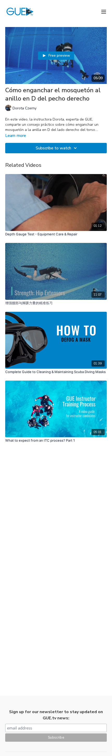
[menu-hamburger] (104, 11)
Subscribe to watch (53, 148)
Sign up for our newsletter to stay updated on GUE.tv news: (56, 715)
